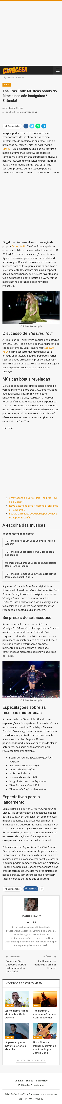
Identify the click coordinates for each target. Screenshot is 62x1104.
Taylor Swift (18, 246)
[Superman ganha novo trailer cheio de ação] (17, 1031)
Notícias (9, 1005)
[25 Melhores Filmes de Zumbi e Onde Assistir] (17, 999)
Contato (19, 1080)
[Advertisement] (31, 33)
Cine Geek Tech (20, 1094)
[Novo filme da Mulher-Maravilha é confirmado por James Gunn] (45, 1031)
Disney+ (7, 148)
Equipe (29, 1080)
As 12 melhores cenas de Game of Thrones (45, 965)
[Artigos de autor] (31, 904)
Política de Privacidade (31, 1085)
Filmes (7, 84)
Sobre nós (42, 1080)
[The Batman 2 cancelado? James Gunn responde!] (45, 999)
